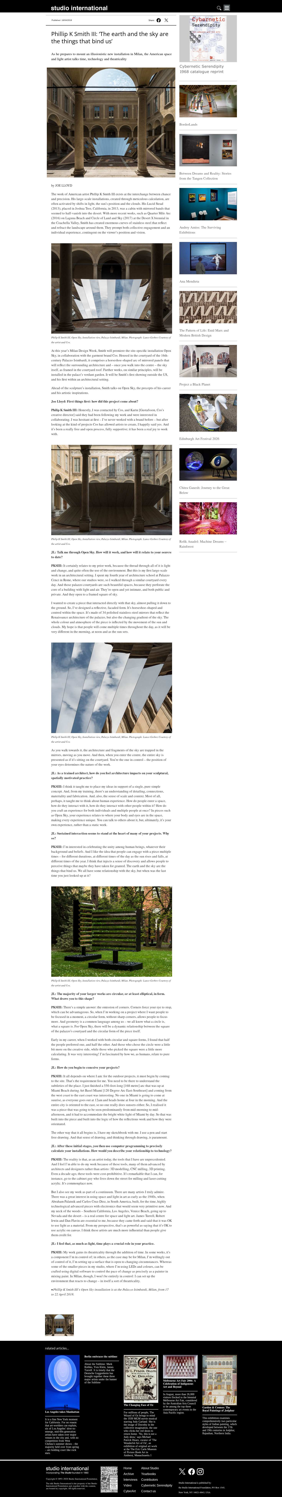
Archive (129, 1474)
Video (128, 1485)
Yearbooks (148, 1474)
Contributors (149, 1479)
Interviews (130, 1479)
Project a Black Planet (194, 384)
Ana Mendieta (189, 281)
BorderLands (188, 124)
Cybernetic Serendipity (156, 1485)
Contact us (148, 1491)
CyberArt (130, 1491)
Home (128, 1468)
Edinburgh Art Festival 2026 (199, 438)
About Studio (150, 1468)
